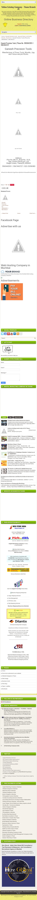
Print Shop (4, 683)
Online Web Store (19, 533)
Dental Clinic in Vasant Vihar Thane (10, 817)
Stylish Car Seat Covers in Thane (10, 828)
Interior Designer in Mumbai (9, 794)
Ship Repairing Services (14, 603)
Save (13, 184)
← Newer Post (4, 213)
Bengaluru (18, 566)
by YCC (8, 895)
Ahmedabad (25, 564)
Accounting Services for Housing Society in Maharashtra (17, 799)
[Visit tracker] (1, 278)
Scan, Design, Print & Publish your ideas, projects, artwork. (17, 803)
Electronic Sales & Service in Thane (11, 823)
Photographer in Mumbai (9, 812)
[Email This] (2, 188)
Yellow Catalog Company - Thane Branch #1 (18, 8)
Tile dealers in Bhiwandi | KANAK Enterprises (20, 468)
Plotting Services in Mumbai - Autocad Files (13, 801)
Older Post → (33, 213)
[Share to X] (6, 188)
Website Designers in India (9, 792)
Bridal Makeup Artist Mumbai (9, 821)
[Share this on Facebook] (5, 184)
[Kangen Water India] (1, 814)
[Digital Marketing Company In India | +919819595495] (18, 542)
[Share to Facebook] (7, 188)
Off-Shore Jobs (12, 600)
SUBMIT (17, 25)
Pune (16, 564)
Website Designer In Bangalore (11, 730)
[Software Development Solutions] (18, 623)
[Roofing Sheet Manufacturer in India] (1, 816)
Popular (4, 417)
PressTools (9, 38)
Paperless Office (8, 740)
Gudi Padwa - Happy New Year (16, 460)
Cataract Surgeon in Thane (8, 830)
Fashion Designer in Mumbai (9, 819)
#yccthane (28, 771)
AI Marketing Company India (11, 745)
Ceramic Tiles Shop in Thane (9, 837)
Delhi (13, 564)
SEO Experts (21, 559)
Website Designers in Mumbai (10, 788)
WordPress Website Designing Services (18, 659)
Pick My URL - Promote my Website (11, 805)
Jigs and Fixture (22, 36)
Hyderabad (20, 564)
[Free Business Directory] (18, 549)
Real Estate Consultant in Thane (10, 816)
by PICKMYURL (22, 895)
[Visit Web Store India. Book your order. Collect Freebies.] (18, 529)
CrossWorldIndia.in (9, 728)
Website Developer (17, 654)
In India (18, 543)
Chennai (14, 566)
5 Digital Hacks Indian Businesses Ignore (19, 420)
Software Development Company (18, 624)
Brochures (4, 688)
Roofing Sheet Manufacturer (9, 814)
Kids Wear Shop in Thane (14, 444)
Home (2, 36)
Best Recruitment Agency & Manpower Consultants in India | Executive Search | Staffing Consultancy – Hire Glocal (18, 719)
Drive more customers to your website (11, 673)
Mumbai (10, 564)
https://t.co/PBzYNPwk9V (19, 771)
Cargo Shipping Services (14, 595)
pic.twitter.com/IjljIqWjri (8, 773)
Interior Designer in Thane (8, 836)
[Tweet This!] (7, 184)
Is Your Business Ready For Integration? (14, 721)
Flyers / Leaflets (6, 686)
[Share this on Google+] (9, 184)
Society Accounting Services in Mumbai (12, 797)
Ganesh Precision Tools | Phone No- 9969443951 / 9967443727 (17, 44)
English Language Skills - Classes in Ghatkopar (20, 436)
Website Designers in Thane (9, 676)
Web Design (5, 678)
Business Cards (6, 681)
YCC (19, 893)
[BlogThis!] (4, 188)
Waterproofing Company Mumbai (10, 826)
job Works (28, 36)
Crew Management (13, 598)
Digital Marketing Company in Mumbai (12, 787)
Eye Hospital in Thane (8, 810)
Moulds (3, 38)
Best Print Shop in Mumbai (9, 790)
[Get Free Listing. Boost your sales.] (18, 571)
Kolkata (22, 566)
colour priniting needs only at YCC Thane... (19, 428)
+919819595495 (18, 545)
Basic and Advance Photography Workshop (12, 483)
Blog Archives (18, 417)
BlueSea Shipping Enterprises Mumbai (18, 606)
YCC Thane (29, 895)
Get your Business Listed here (18, 574)
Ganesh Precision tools (11, 36)
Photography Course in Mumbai (10, 796)
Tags (10, 417)
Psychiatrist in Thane (7, 825)
